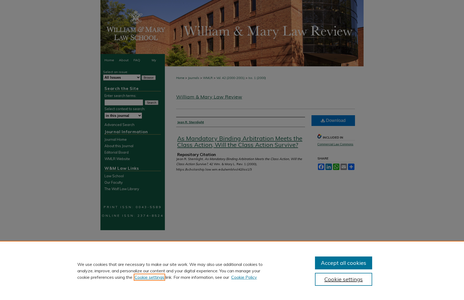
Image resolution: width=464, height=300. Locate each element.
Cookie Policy (244, 277)
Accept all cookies (343, 262)
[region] (232, 270)
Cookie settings (149, 277)
